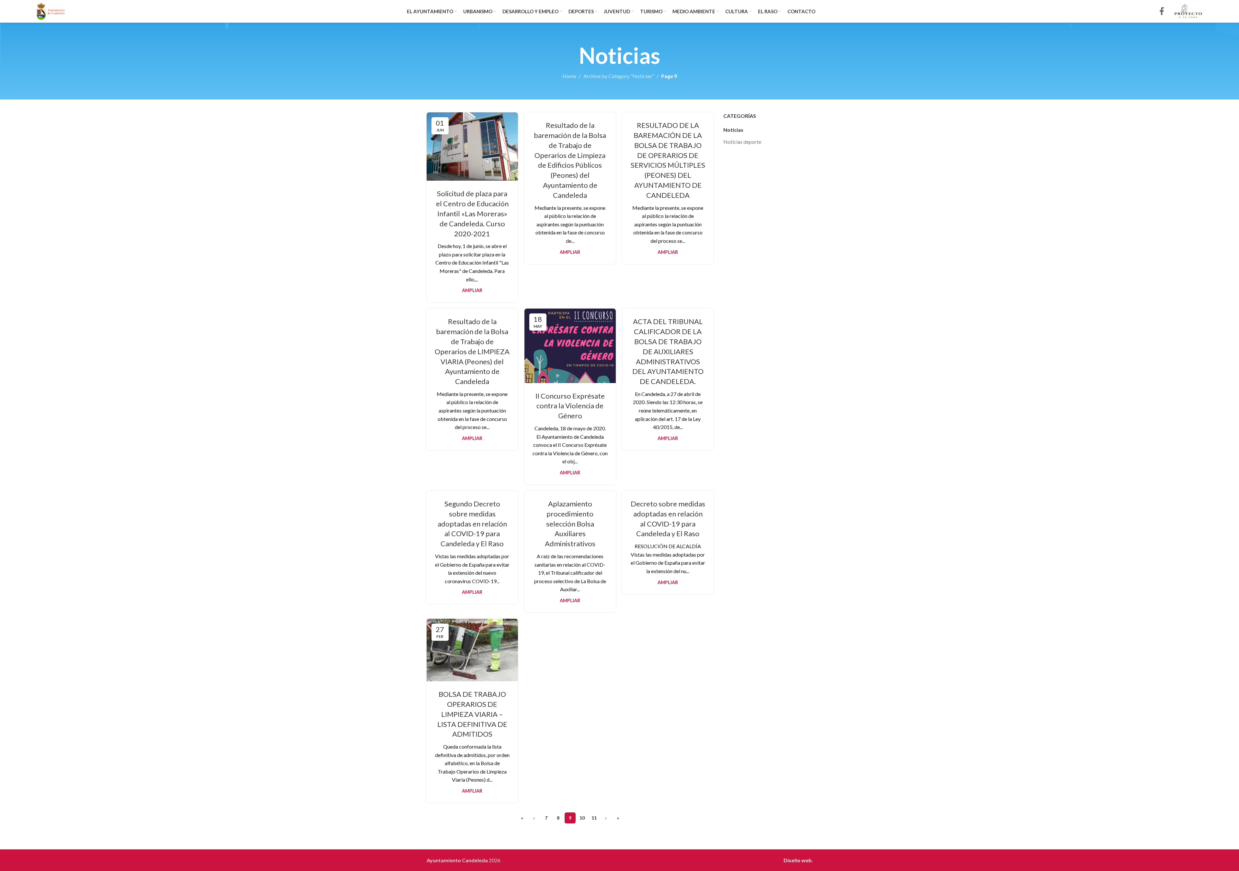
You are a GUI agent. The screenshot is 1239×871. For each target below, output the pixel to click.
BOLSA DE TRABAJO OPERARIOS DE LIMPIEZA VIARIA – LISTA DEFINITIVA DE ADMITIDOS (472, 714)
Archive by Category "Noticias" (618, 76)
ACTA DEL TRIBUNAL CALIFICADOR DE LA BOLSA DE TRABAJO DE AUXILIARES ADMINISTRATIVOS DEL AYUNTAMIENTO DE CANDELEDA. (668, 351)
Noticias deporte (742, 142)
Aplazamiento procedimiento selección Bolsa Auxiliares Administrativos (570, 523)
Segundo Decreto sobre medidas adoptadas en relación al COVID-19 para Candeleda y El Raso (472, 523)
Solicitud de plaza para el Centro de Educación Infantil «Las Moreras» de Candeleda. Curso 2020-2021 (472, 213)
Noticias (733, 130)
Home (569, 76)
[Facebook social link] (1161, 11)
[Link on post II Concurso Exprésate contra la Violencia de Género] (570, 346)
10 (582, 817)
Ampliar (472, 290)
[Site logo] (51, 10)
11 (594, 817)
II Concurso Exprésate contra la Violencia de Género (570, 405)
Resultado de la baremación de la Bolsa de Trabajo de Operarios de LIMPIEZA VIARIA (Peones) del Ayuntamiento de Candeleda (472, 351)
